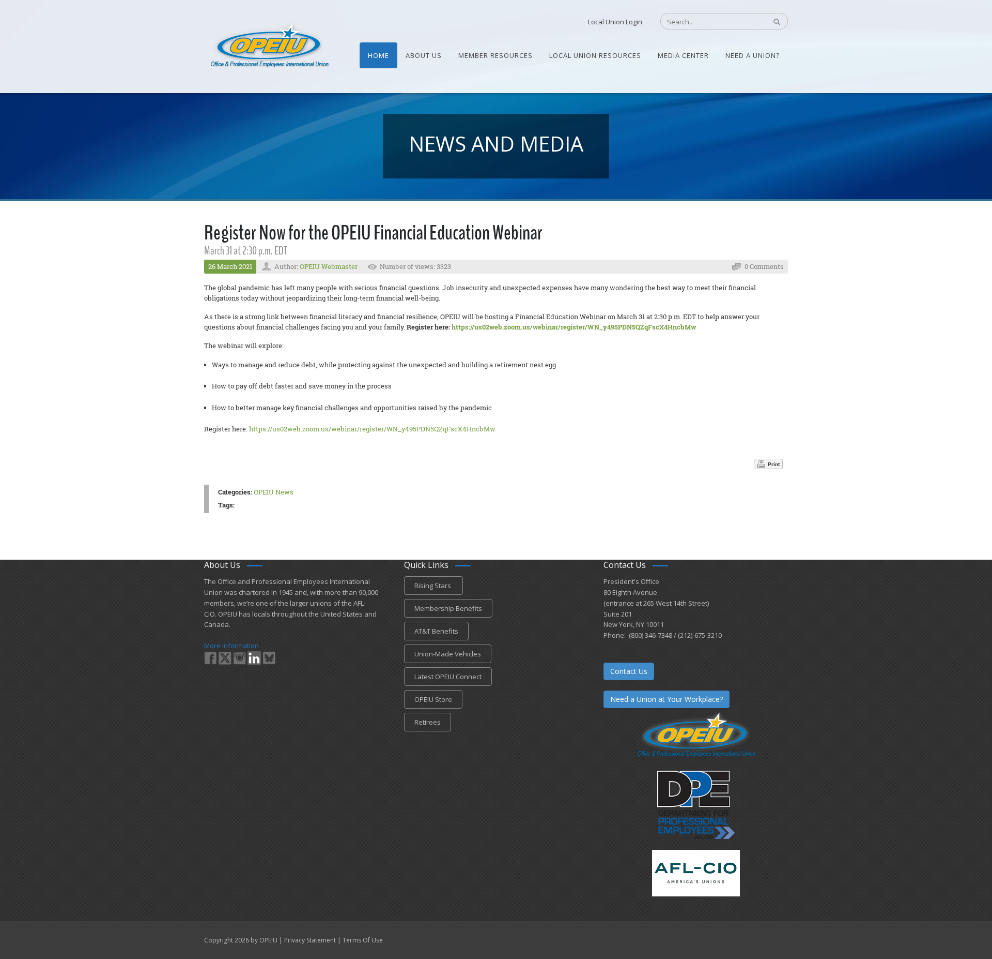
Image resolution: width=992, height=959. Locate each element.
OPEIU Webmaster (329, 266)
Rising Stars (433, 585)
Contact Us (628, 671)
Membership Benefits (448, 608)
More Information (231, 645)
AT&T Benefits (436, 631)
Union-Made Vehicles (447, 653)
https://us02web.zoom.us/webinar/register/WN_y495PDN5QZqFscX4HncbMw (574, 327)
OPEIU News (273, 492)
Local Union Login (615, 21)
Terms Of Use (363, 940)
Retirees (427, 722)
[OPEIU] (269, 45)
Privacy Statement (310, 940)
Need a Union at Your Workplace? (666, 699)
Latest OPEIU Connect (448, 676)
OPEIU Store (433, 699)
